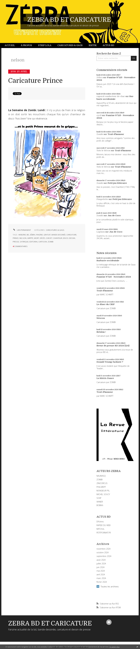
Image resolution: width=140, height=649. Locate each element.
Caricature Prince (35, 80)
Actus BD (108, 45)
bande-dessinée (59, 234)
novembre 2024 (103, 549)
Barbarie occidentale (115, 97)
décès (42, 238)
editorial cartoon (38, 241)
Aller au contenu (9, 2)
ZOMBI (100, 479)
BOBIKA (100, 505)
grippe (30, 238)
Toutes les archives (110, 586)
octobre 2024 (103, 552)
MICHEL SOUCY (103, 494)
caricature (71, 234)
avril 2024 (101, 574)
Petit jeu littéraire (117, 183)
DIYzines (100, 521)
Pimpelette (102, 199)
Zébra (100, 77)
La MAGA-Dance (105, 378)
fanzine (39, 234)
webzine (22, 234)
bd (28, 234)
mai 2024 (101, 571)
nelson (22, 238)
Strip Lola (44, 45)
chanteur (57, 238)
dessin (72, 238)
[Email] (109, 622)
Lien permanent (23, 230)
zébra (32, 234)
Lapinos (101, 232)
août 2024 (101, 560)
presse (16, 241)
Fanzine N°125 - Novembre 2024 (114, 277)
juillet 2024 (101, 563)
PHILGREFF (101, 487)
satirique (24, 241)
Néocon (101, 318)
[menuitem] (11, 45)
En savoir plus (114, 647)
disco (65, 238)
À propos (26, 45)
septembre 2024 (104, 556)
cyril (99, 115)
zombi (50, 241)
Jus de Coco (114, 215)
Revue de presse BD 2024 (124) (113, 345)
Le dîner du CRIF (106, 304)
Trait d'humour (116, 134)
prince (16, 238)
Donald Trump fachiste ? (110, 362)
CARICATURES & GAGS (55, 230)
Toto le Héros (103, 150)
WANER (100, 501)
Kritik (93, 45)
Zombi (100, 134)
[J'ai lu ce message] (137, 647)
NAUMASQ (101, 476)
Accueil (10, 45)
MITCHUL (100, 529)
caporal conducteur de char (111, 96)
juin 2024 (100, 567)
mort (36, 238)
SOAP (99, 498)
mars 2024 (101, 578)
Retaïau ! (101, 332)
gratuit (47, 234)
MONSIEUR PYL (103, 490)
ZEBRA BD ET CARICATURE (69, 19)
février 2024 (102, 582)
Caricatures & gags (70, 45)
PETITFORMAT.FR (104, 532)
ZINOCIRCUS (102, 483)
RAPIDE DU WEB (103, 525)
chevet (49, 238)
